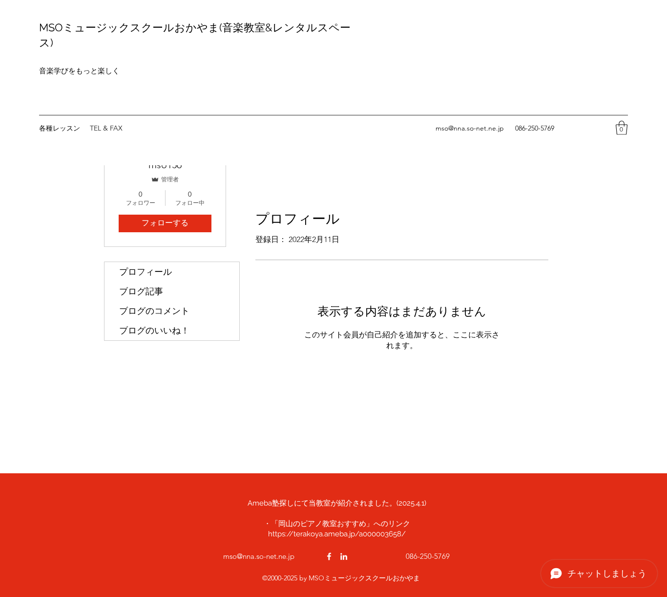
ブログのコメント (154, 311)
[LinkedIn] (344, 556)
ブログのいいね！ (154, 330)
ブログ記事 (141, 291)
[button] (621, 128)
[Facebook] (329, 556)
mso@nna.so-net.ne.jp (470, 128)
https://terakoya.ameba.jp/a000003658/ (337, 534)
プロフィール (145, 271)
